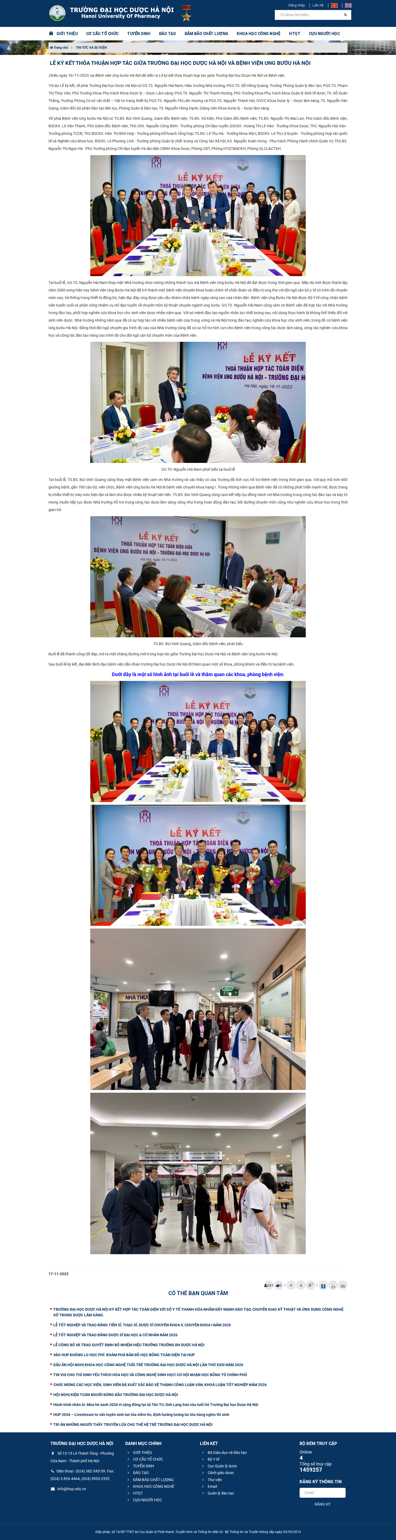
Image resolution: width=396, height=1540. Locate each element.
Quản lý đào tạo (220, 1493)
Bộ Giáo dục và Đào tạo (227, 1452)
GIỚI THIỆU (142, 1452)
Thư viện (214, 1480)
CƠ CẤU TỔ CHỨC (147, 1459)
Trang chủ (60, 48)
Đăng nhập (297, 5)
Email (212, 1486)
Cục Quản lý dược (222, 1466)
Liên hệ (318, 5)
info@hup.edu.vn (71, 1489)
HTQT (137, 1493)
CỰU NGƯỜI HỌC (147, 1500)
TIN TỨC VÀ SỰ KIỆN (91, 48)
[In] (333, 1285)
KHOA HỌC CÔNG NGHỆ (153, 1486)
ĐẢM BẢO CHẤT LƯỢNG (153, 1480)
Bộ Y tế (213, 1459)
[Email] (343, 1285)
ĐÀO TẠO (140, 1473)
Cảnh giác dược (220, 1473)
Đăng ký (323, 1504)
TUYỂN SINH (138, 33)
